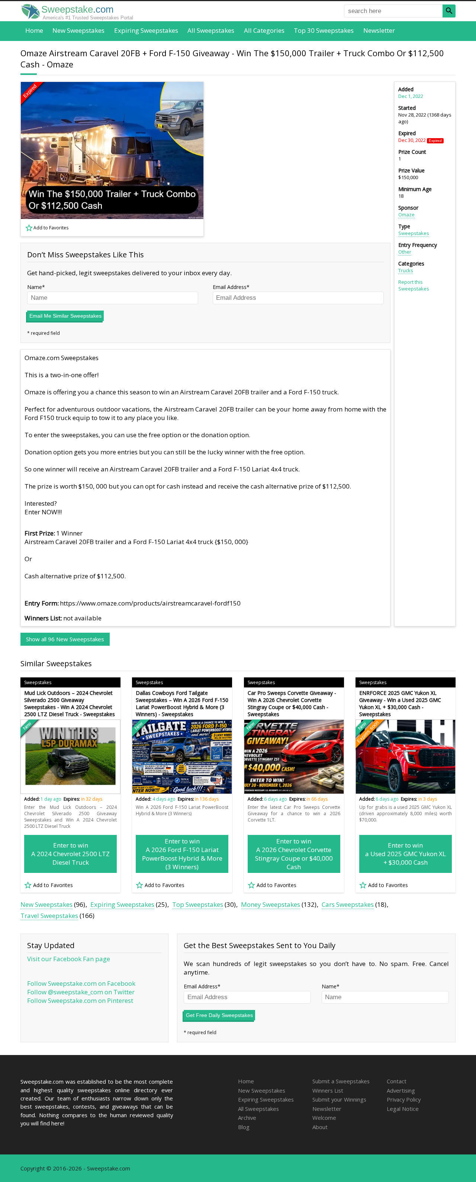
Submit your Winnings (339, 1099)
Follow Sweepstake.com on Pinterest (80, 1000)
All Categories (264, 30)
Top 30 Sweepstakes (324, 30)
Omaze (406, 214)
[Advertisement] (301, 159)
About (320, 1127)
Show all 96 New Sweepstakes (65, 639)
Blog (244, 1127)
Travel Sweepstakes (49, 915)
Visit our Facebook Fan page (68, 958)
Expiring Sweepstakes (146, 30)
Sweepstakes (413, 233)
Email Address (230, 286)
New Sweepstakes (78, 30)
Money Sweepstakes (270, 904)
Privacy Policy (404, 1099)
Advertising (401, 1090)
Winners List (327, 1090)
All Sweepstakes (210, 30)
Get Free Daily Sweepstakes (219, 1015)
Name (34, 286)
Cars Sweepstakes (348, 904)
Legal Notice (403, 1108)
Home (34, 30)
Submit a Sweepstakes (341, 1081)
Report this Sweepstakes (413, 285)
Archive (247, 1117)
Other (404, 251)
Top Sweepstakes (197, 904)
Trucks (405, 270)
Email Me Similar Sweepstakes (65, 316)
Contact (396, 1081)
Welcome (324, 1117)
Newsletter (379, 30)
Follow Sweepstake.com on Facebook (81, 983)
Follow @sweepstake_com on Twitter (81, 992)
